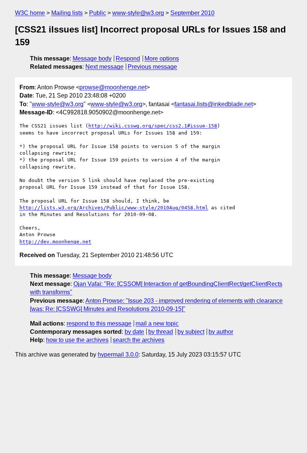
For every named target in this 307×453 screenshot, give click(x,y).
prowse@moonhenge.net (112, 87)
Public (97, 13)
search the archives (138, 340)
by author (221, 332)
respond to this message (99, 323)
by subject (190, 332)
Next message (104, 67)
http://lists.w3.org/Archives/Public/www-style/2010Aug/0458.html (113, 207)
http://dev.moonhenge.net (55, 241)
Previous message (152, 67)
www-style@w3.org (138, 13)
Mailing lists (67, 13)
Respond (128, 58)
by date (134, 332)
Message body (92, 58)
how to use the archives (77, 340)
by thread (160, 332)
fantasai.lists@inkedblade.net (213, 104)
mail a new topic (157, 323)
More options (162, 58)
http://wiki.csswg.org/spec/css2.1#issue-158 (152, 126)
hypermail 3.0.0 (118, 354)
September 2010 (192, 13)
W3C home (30, 13)
